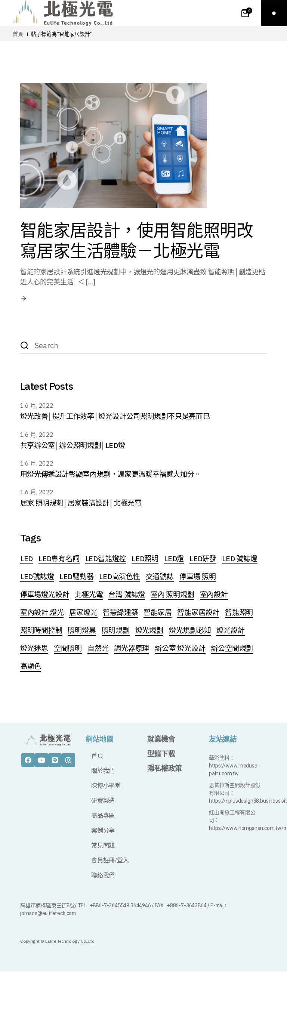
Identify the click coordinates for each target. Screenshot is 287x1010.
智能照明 (239, 612)
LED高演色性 (119, 576)
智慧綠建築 (120, 612)
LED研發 (202, 558)
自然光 (97, 648)
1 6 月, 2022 (36, 405)
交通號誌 (160, 576)
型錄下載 (161, 754)
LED (26, 558)
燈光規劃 (149, 630)
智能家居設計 (198, 612)
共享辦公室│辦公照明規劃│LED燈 (72, 445)
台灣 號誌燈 (126, 594)
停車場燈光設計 (45, 594)
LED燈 (174, 558)
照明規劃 (116, 630)
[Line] (55, 760)
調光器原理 (131, 648)
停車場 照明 (197, 576)
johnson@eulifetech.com (48, 913)
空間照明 (68, 648)
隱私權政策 (164, 768)
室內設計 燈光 (42, 612)
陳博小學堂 (106, 785)
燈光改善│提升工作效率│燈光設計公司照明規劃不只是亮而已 (115, 416)
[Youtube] (41, 760)
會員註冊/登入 (110, 860)
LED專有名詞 (59, 558)
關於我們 (103, 770)
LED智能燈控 (105, 558)
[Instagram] (68, 760)
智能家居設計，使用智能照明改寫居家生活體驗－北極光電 (136, 240)
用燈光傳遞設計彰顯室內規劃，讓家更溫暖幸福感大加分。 (110, 474)
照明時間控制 (41, 630)
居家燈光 (83, 612)
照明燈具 (82, 630)
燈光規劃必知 (190, 630)
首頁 (97, 755)
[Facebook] (28, 760)
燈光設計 (230, 630)
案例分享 (103, 830)
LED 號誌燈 (239, 558)
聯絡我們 (103, 875)
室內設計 (214, 594)
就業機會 (161, 739)
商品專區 (103, 815)
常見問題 (103, 845)
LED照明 (145, 558)
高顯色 (30, 666)
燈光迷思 (34, 648)
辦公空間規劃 (232, 648)
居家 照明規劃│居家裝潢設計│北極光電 (81, 502)
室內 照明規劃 (172, 594)
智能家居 (158, 612)
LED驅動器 (76, 576)
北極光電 (89, 594)
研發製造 (103, 800)
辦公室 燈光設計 (180, 648)
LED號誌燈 (37, 576)
